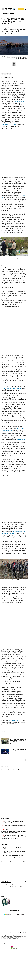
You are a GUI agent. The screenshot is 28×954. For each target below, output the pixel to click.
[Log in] (25, 9)
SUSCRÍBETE (20, 9)
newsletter (4, 881)
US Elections (4, 16)
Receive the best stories (7, 884)
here (21, 769)
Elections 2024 (7, 14)
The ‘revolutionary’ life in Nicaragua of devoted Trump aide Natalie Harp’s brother (13, 858)
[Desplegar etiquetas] (26, 760)
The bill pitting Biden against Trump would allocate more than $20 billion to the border (18, 741)
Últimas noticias (5, 818)
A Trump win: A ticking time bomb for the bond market (18, 750)
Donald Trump (4, 760)
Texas (17, 760)
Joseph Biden (12, 760)
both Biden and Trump (8, 125)
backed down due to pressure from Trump (13, 440)
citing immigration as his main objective (13, 532)
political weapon (18, 101)
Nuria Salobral (13, 752)
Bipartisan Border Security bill (12, 388)
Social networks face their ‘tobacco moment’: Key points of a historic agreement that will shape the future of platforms (13, 831)
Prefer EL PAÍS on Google (8, 77)
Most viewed (4, 844)
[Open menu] (2, 9)
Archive (3, 896)
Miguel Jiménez (14, 68)
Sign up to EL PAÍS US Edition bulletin (11, 729)
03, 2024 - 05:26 (17, 69)
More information (4, 766)
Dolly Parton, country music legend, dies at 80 (13, 855)
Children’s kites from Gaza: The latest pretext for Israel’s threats (12, 822)
